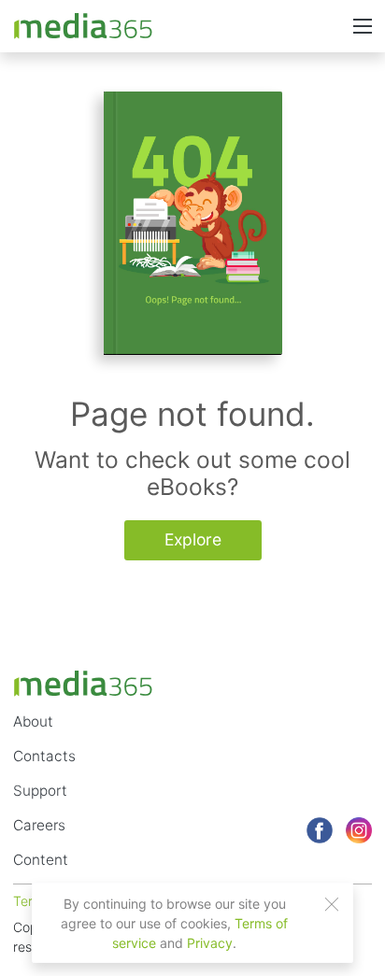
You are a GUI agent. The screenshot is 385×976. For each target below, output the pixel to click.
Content (40, 860)
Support (40, 790)
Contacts (44, 756)
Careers (39, 825)
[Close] (331, 904)
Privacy (210, 943)
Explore (192, 539)
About (33, 721)
